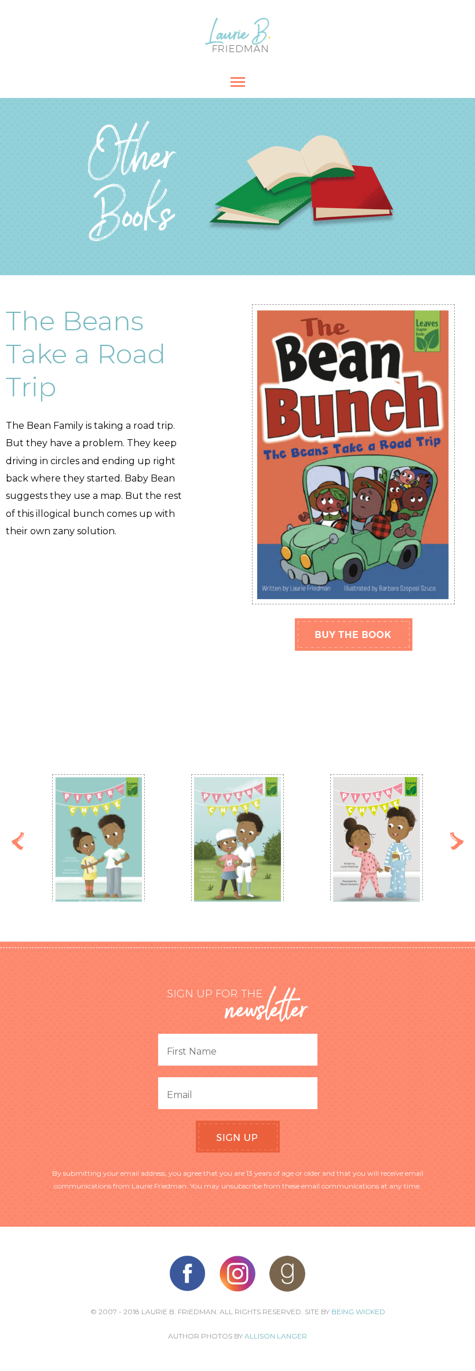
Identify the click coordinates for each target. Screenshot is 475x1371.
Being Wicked (358, 1311)
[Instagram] (237, 1274)
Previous (18, 841)
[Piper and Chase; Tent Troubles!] (313, 845)
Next (457, 841)
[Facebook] (188, 1274)
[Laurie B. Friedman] (237, 48)
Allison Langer (275, 1336)
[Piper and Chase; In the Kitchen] (174, 842)
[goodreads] (287, 1274)
